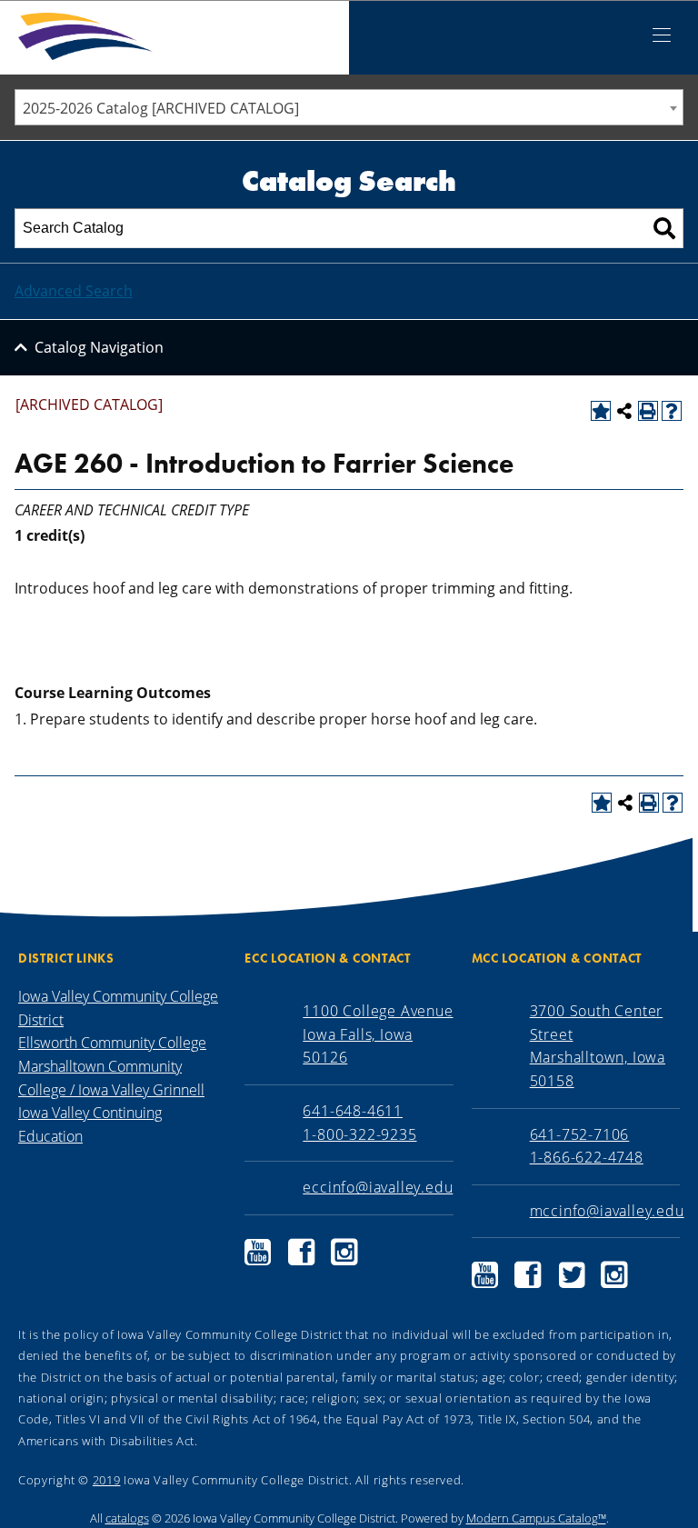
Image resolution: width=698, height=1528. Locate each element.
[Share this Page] (624, 411)
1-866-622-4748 (586, 1157)
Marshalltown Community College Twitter (571, 1275)
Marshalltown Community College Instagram (614, 1275)
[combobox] (349, 107)
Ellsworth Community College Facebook (301, 1252)
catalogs (127, 1518)
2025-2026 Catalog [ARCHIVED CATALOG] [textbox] (161, 108)
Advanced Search (74, 291)
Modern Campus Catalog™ (536, 1518)
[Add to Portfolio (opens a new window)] (601, 411)
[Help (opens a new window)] (672, 411)
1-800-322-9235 (359, 1134)
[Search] (664, 228)
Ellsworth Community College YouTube (258, 1252)
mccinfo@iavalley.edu (607, 1211)
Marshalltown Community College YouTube (485, 1275)
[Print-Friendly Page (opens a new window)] (648, 411)
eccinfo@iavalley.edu (378, 1187)
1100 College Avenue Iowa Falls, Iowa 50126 (378, 1034)
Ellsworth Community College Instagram (344, 1252)
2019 (107, 1480)
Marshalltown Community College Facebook (528, 1275)
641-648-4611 (353, 1111)
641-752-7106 (580, 1134)
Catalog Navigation (99, 347)
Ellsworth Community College (112, 1043)
